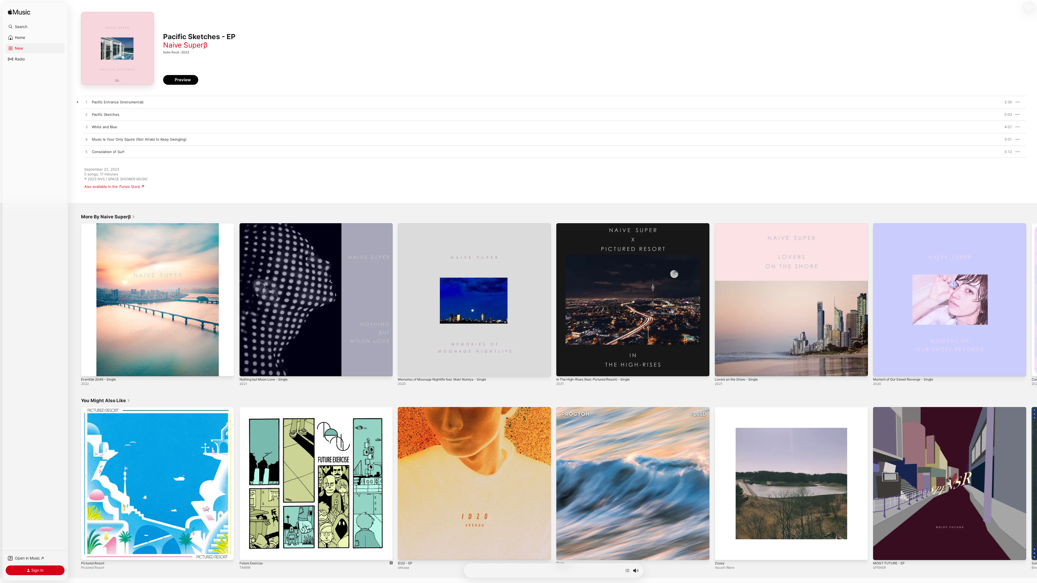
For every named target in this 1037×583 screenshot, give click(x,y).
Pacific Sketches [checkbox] (105, 114)
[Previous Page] (75, 300)
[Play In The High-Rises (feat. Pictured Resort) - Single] (563, 369)
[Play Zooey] (722, 553)
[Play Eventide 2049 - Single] (88, 369)
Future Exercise (253, 409)
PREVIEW (1006, 102)
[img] (19, 12)
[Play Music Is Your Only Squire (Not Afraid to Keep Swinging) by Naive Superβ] (86, 139)
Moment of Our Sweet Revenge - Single (907, 225)
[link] (108, 217)
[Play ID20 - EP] (404, 553)
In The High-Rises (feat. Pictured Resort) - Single (597, 225)
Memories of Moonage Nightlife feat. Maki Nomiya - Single (447, 225)
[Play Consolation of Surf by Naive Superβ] (86, 152)
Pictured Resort (94, 409)
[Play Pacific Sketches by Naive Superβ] (86, 114)
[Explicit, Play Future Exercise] (246, 553)
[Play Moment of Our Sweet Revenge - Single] (880, 369)
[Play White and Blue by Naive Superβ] (86, 127)
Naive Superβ (185, 45)
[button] (35, 26)
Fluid (560, 409)
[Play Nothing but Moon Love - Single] (246, 369)
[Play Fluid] (563, 553)
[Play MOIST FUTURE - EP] (880, 553)
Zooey (720, 409)
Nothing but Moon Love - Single (267, 225)
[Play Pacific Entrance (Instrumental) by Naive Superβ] (86, 102)
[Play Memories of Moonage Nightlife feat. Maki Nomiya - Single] (404, 369)
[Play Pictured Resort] (88, 553)
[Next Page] (1031, 300)
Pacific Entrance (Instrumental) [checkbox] (118, 102)
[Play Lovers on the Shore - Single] (722, 369)
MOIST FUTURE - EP (890, 409)
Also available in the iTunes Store (112, 186)
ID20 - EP (405, 409)
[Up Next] (627, 570)
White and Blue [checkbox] (104, 127)
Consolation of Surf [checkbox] (108, 152)
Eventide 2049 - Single (100, 225)
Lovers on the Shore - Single (739, 225)
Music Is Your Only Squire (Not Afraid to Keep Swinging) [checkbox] (139, 139)
